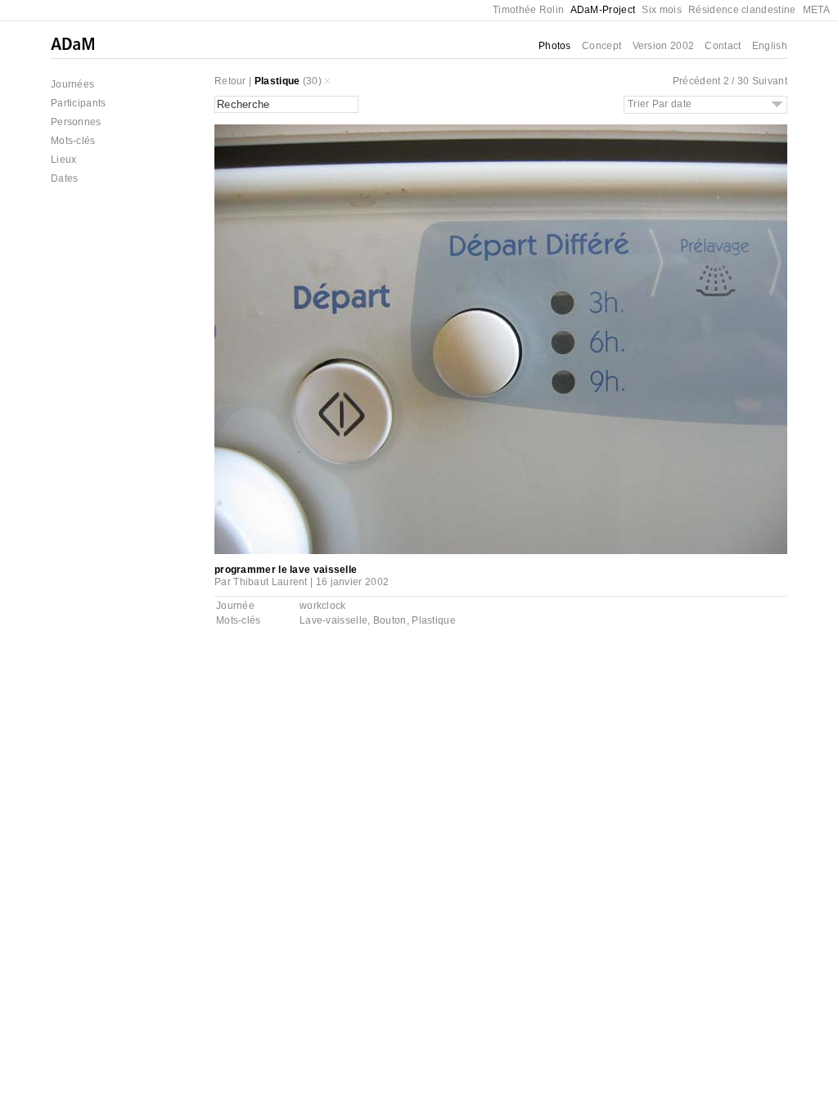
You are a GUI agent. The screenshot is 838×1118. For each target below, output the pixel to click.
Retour (230, 81)
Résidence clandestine (741, 10)
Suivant (769, 81)
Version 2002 (664, 46)
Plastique (277, 81)
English (769, 46)
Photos (554, 46)
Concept (601, 46)
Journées (72, 84)
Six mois (661, 10)
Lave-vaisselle (333, 620)
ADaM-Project (603, 10)
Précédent (697, 81)
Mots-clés (73, 141)
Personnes (76, 122)
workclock (323, 605)
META (816, 10)
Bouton (390, 620)
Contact (723, 46)
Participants (78, 103)
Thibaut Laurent (270, 582)
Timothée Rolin (528, 10)
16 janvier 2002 (353, 582)
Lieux (64, 159)
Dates (65, 178)
